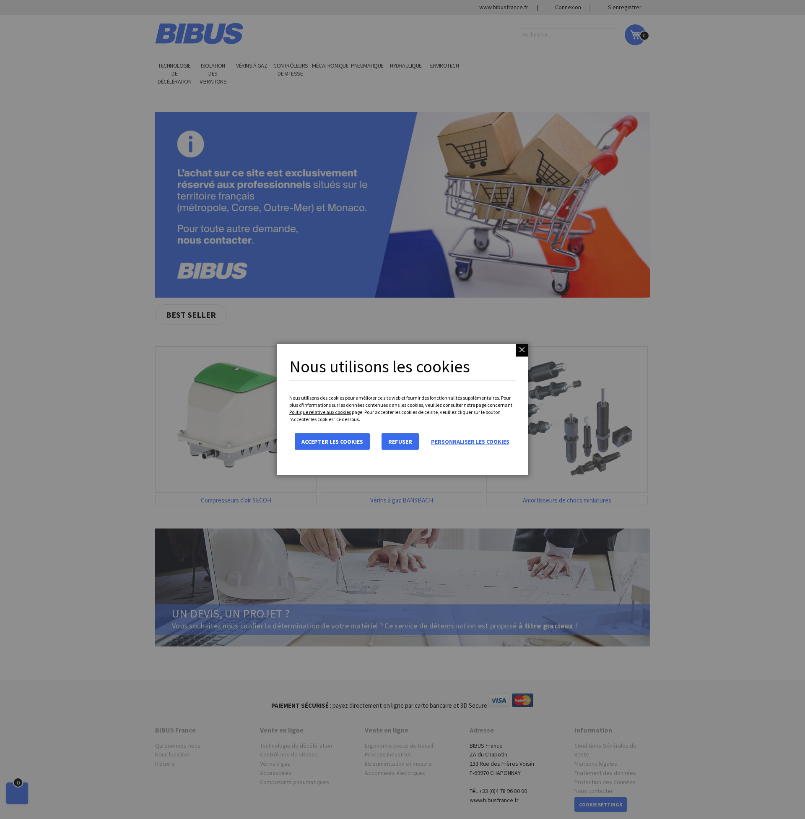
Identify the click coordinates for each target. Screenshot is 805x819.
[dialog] (402, 409)
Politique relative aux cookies (320, 412)
